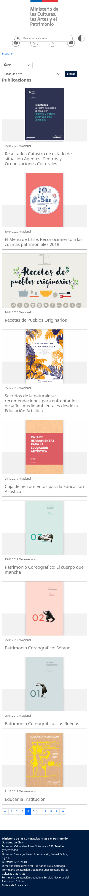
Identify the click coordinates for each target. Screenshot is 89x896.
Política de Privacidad (14, 885)
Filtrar (71, 74)
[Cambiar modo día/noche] (81, 38)
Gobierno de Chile (13, 842)
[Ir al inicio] (44, 13)
